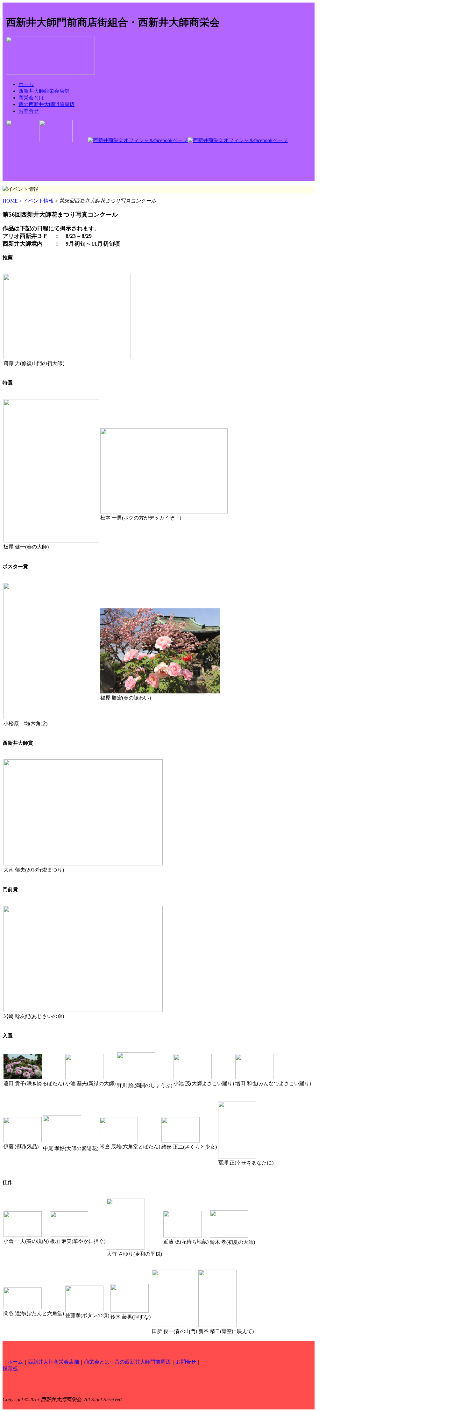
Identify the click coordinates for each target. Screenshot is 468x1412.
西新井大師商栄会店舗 (43, 91)
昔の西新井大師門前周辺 (46, 104)
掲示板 (10, 1368)
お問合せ (28, 111)
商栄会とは (31, 97)
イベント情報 (38, 201)
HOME (10, 201)
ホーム (26, 84)
